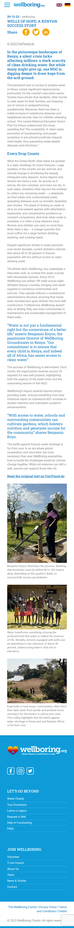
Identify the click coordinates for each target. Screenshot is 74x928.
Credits (62, 911)
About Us (13, 869)
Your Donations (17, 804)
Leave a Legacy (17, 810)
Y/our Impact (15, 863)
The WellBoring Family (22, 907)
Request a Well (16, 816)
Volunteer (13, 857)
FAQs (10, 828)
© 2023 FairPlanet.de (20, 44)
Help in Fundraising (19, 822)
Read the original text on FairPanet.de (35, 476)
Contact (12, 887)
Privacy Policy (48, 907)
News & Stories (16, 880)
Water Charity (15, 798)
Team (10, 875)
